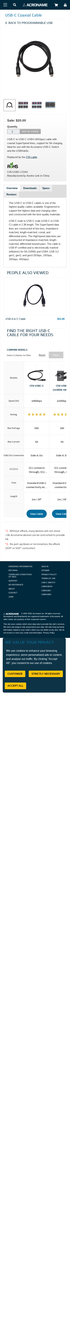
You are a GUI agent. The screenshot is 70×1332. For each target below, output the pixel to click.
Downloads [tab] (30, 188)
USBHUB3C (46, 594)
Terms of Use (48, 578)
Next (60, 376)
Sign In (44, 566)
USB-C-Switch (48, 582)
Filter (56, 355)
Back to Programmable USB (30, 22)
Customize (15, 673)
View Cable (36, 513)
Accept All (15, 685)
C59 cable (31, 157)
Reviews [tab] (11, 194)
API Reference (15, 585)
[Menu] (5, 5)
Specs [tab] (46, 188)
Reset (42, 355)
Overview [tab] (12, 188)
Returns (13, 570)
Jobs (10, 597)
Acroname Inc (38, 613)
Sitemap (45, 570)
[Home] (35, 5)
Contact (13, 593)
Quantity (12, 126)
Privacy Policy (49, 574)
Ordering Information (20, 566)
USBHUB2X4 (46, 586)
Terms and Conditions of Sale (20, 575)
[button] (14, 5)
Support (13, 581)
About (11, 589)
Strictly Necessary (45, 673)
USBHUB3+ (46, 590)
